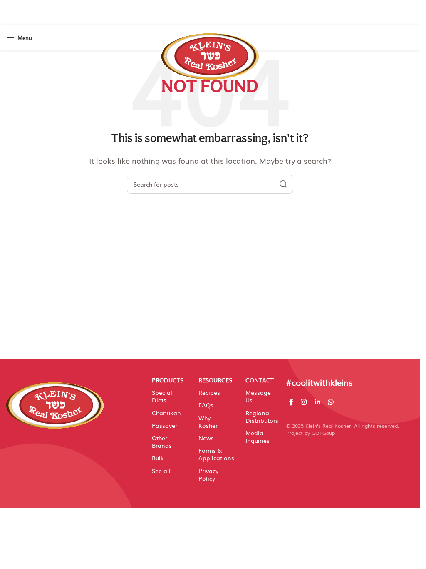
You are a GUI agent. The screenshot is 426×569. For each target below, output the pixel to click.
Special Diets (162, 396)
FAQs (205, 405)
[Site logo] (210, 52)
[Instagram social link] (304, 402)
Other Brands (162, 441)
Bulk (158, 458)
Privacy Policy (208, 474)
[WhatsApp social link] (330, 402)
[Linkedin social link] (317, 402)
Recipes (209, 392)
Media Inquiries (257, 436)
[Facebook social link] (291, 402)
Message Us (258, 396)
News (206, 438)
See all (161, 470)
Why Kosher (208, 421)
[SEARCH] (283, 184)
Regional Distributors (259, 416)
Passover (164, 425)
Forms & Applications (212, 454)
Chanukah (166, 413)
